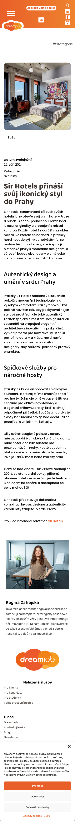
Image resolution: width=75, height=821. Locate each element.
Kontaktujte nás (14, 727)
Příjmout (37, 786)
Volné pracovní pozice (18, 702)
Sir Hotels (55, 521)
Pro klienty (11, 687)
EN (41, 19)
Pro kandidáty (13, 692)
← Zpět (9, 137)
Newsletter (11, 737)
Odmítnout (37, 796)
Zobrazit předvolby (37, 807)
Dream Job (11, 722)
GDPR (47, 816)
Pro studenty (12, 697)
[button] (69, 746)
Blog (7, 732)
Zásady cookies (32, 816)
